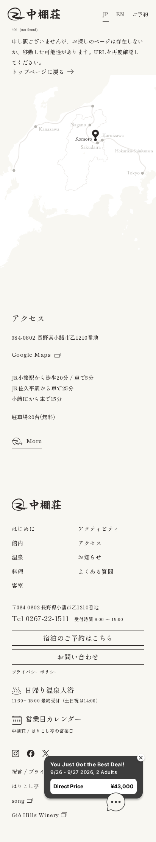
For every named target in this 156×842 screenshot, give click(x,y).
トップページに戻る (38, 72)
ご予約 (140, 14)
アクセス (89, 543)
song (18, 800)
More (34, 441)
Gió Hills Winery (35, 815)
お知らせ (89, 557)
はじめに (23, 529)
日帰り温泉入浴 (49, 690)
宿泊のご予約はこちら (78, 638)
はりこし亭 (25, 786)
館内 (17, 543)
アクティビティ (98, 529)
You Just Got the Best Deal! (72, 749)
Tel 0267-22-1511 (40, 618)
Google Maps (31, 354)
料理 (17, 572)
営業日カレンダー (53, 719)
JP (106, 14)
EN (120, 14)
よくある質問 (95, 572)
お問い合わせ (78, 657)
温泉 (17, 557)
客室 (17, 586)
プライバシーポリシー (35, 672)
